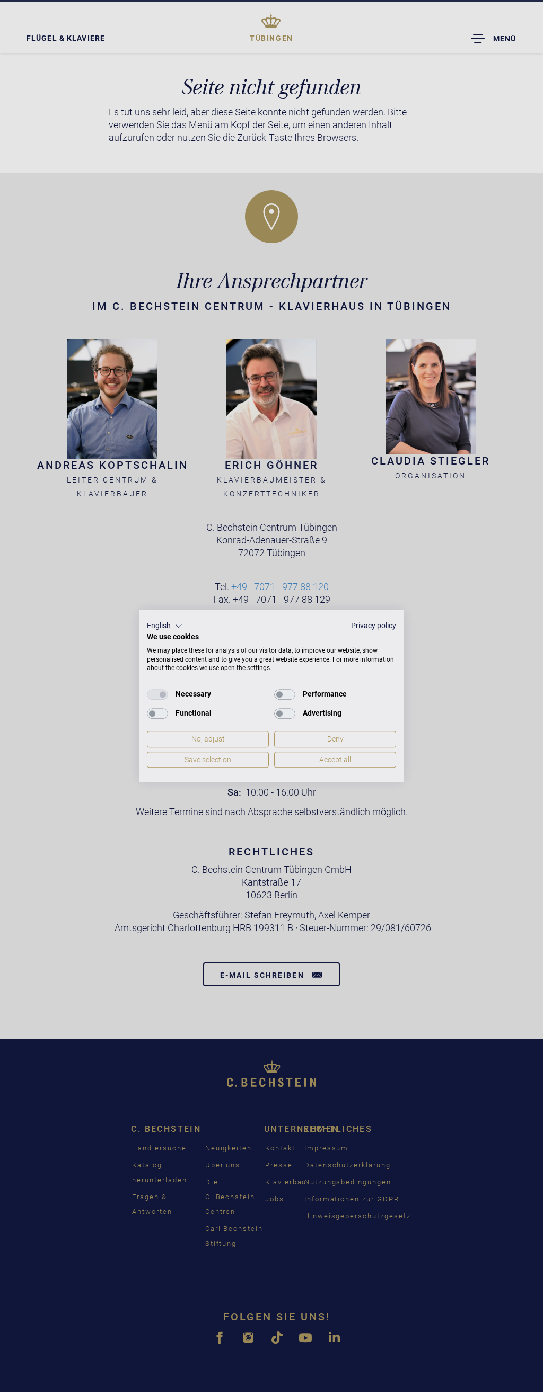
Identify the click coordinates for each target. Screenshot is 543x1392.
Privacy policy (373, 625)
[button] (164, 626)
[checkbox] (157, 694)
